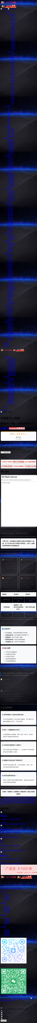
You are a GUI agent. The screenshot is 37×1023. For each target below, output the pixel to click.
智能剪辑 (15, 850)
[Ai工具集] (12, 351)
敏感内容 (5, 1016)
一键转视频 (30, 799)
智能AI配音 (11, 802)
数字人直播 (10, 837)
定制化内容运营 (16, 824)
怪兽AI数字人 (12, 863)
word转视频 (14, 799)
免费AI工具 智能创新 (18, 461)
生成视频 (20, 850)
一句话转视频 (22, 799)
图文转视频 (8, 801)
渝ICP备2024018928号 (23, 998)
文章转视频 (4, 802)
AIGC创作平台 (15, 797)
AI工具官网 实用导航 (6, 466)
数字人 (23, 824)
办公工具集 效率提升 (30, 461)
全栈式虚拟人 (7, 824)
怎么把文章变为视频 (28, 801)
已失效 (4, 1011)
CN (9, 799)
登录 (5, 407)
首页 (2, 410)
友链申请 (3, 888)
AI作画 (22, 797)
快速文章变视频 (17, 801)
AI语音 (6, 799)
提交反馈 (3, 1020)
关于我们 (20, 888)
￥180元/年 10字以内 (6, 461)
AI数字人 (3, 863)
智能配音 (18, 802)
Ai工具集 (13, 998)
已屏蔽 (4, 1015)
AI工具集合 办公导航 (30, 466)
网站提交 (9, 888)
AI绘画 (31, 797)
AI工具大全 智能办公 (18, 466)
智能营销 (19, 863)
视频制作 (16, 837)
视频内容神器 (25, 802)
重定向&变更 (6, 1013)
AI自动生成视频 (5, 850)
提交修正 (5, 1018)
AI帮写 (27, 797)
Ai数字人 (6, 410)
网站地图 (14, 888)
